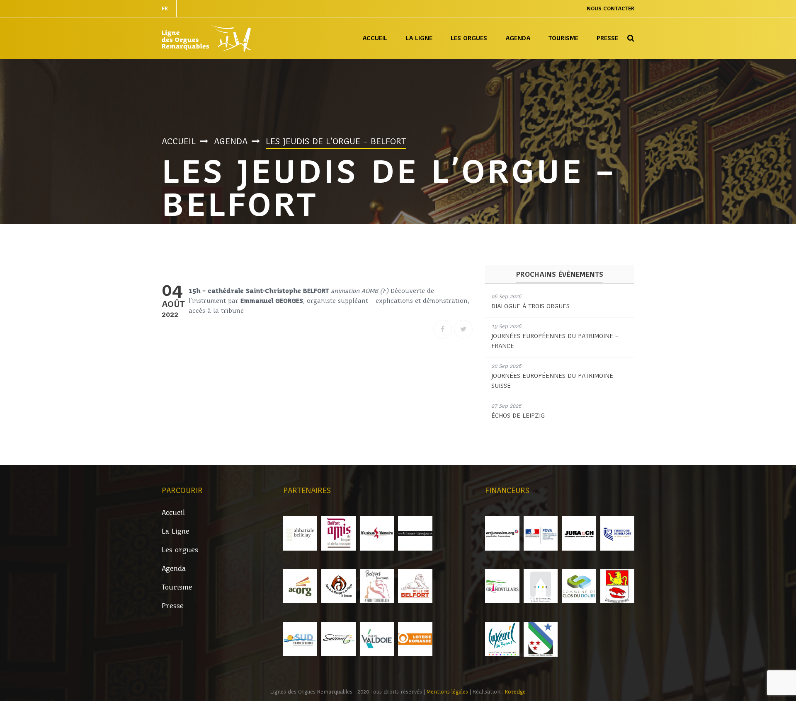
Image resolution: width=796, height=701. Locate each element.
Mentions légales (448, 692)
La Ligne (418, 38)
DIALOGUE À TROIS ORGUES (530, 306)
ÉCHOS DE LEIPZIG (518, 415)
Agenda (517, 38)
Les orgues (469, 38)
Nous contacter (610, 8)
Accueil (374, 38)
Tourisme (563, 38)
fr (165, 8)
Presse (607, 38)
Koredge (515, 692)
